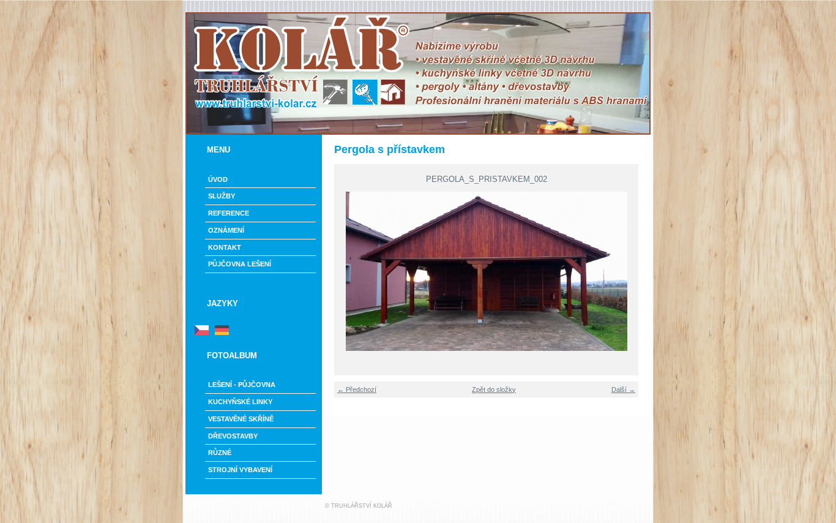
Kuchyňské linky (240, 401)
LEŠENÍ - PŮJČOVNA (241, 384)
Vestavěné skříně (241, 419)
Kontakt (224, 247)
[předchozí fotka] (339, 271)
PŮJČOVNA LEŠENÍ (239, 264)
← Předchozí (356, 389)
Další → (623, 389)
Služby (221, 196)
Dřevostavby (233, 436)
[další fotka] (634, 271)
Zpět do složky (494, 389)
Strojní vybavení (240, 469)
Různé (219, 452)
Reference (228, 213)
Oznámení (226, 230)
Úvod (218, 179)
